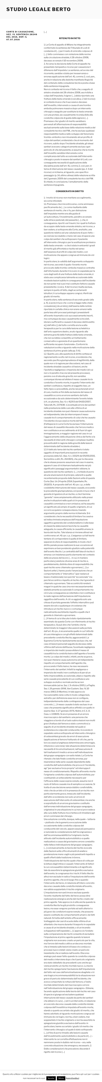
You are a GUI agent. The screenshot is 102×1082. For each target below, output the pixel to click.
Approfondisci (72, 1078)
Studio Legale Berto (38, 9)
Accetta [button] (51, 1078)
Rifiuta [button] (61, 1078)
